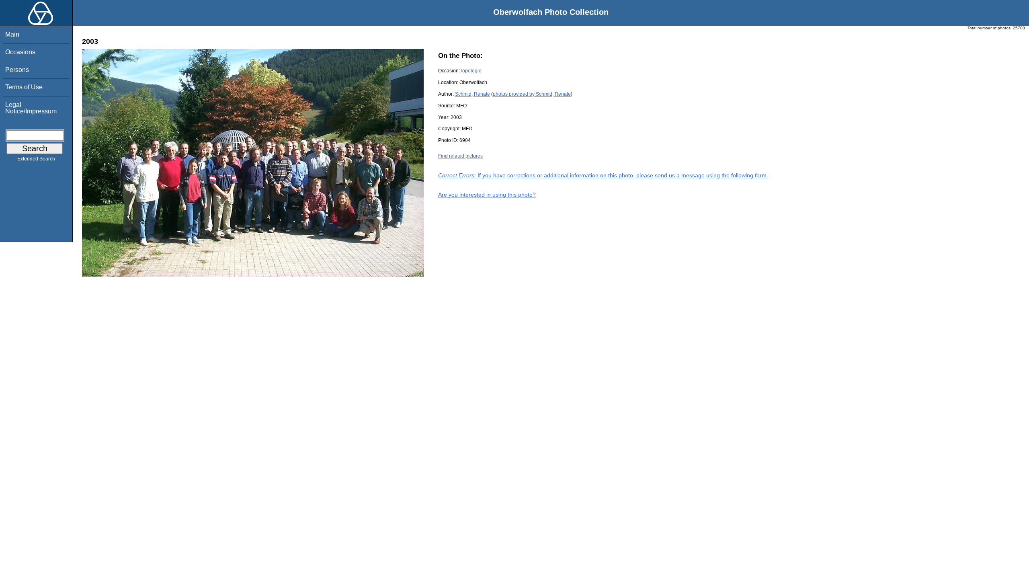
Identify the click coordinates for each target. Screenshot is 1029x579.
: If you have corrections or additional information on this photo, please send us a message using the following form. (603, 175)
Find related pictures (460, 156)
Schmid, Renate (472, 94)
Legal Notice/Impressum (31, 108)
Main (12, 34)
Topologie (471, 71)
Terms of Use (24, 87)
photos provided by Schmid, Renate (532, 94)
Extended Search (36, 158)
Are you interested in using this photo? (487, 194)
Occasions (20, 52)
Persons (17, 69)
